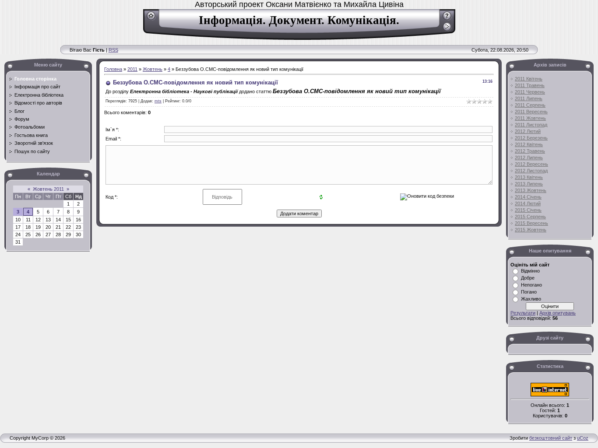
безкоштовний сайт (550, 438)
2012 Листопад (531, 170)
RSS (113, 49)
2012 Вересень (531, 164)
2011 (132, 69)
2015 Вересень (531, 223)
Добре (528, 277)
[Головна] (151, 18)
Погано (529, 291)
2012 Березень (531, 137)
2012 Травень (530, 151)
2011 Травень (530, 85)
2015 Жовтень (530, 229)
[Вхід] (447, 29)
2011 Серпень (530, 105)
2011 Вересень (531, 111)
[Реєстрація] (447, 18)
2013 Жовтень (530, 190)
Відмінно (530, 270)
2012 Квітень (529, 144)
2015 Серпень (530, 216)
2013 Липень (529, 183)
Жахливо (531, 298)
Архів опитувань (557, 312)
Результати (522, 312)
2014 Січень (528, 197)
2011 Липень (528, 98)
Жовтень (152, 69)
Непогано (531, 284)
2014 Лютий (528, 203)
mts (158, 101)
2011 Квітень (528, 78)
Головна (113, 69)
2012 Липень (529, 157)
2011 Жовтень (530, 118)
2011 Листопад (531, 124)
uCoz (582, 438)
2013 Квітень (529, 177)
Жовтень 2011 (48, 189)
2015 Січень (528, 210)
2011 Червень (530, 91)
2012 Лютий (528, 131)
